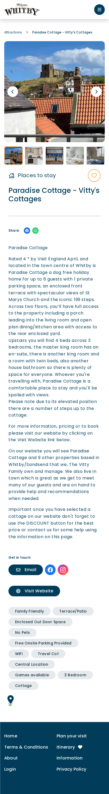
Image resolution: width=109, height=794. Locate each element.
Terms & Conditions (26, 747)
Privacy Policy (71, 769)
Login (10, 769)
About (11, 758)
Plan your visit (72, 736)
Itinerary (66, 747)
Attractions (13, 32)
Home (10, 736)
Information (70, 758)
